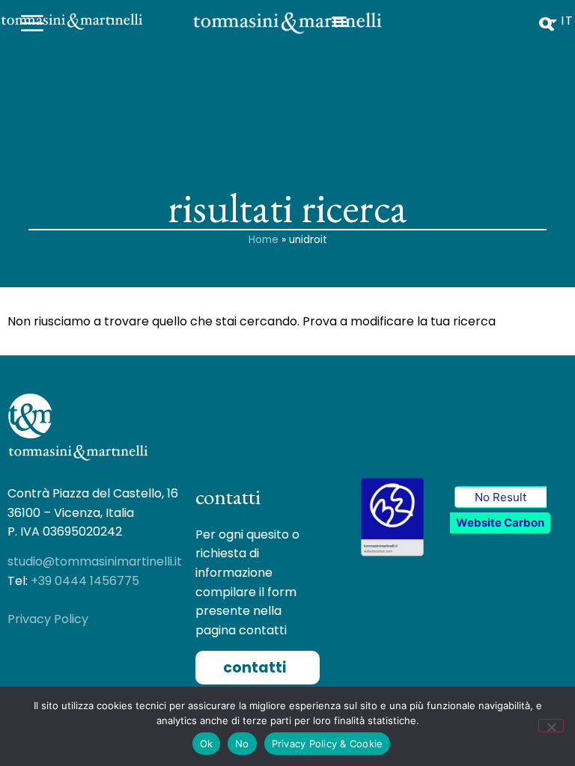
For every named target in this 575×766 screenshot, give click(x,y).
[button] (257, 667)
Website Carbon (500, 522)
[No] (551, 725)
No (242, 744)
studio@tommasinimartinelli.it (94, 561)
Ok (206, 744)
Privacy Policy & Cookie (327, 744)
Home (264, 240)
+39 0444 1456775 (85, 580)
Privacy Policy (47, 619)
